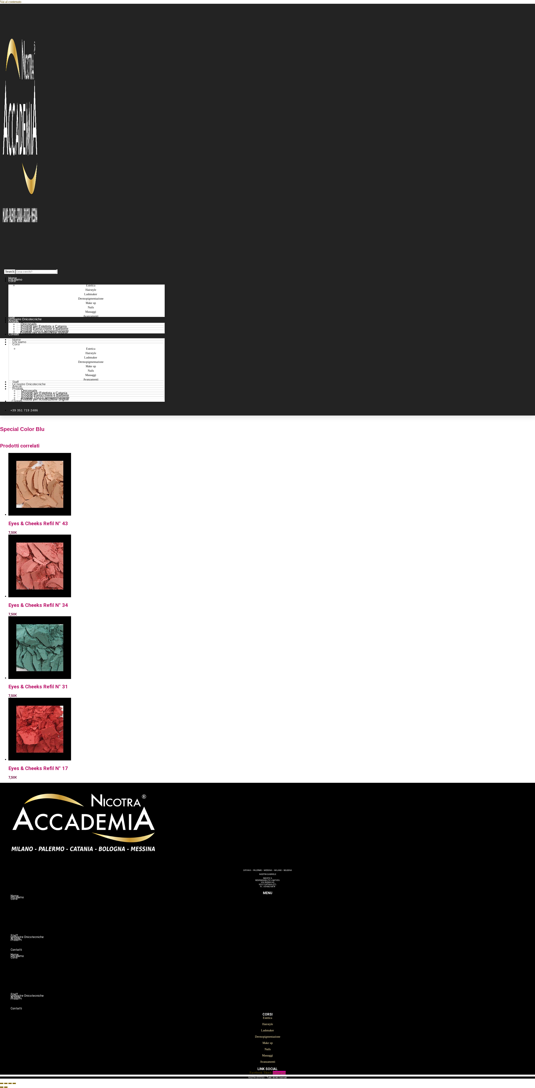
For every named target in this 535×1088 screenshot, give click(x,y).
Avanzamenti (90, 316)
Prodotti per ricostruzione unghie (44, 332)
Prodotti (13, 322)
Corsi (12, 281)
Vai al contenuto (10, 2)
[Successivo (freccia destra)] (6, 1087)
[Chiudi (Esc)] (14, 1083)
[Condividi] (10, 1083)
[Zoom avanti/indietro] (1, 1083)
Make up (276, 920)
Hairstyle (276, 907)
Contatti (13, 334)
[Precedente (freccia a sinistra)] (1, 1087)
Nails (276, 925)
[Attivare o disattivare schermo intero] (6, 1083)
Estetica (276, 903)
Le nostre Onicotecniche (29, 384)
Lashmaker (275, 912)
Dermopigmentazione (275, 916)
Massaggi (276, 929)
